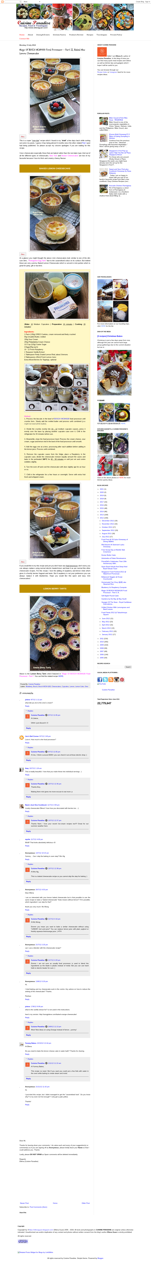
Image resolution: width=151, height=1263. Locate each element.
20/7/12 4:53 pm (42, 889)
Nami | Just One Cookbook (36, 805)
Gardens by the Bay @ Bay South (114, 599)
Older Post (86, 1203)
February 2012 (107, 631)
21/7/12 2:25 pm (42, 945)
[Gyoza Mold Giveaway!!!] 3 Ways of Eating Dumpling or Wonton (119, 136)
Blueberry (29, 686)
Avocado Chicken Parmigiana (120, 186)
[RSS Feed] (110, 681)
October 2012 (107, 527)
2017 (102, 502)
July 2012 (106, 537)
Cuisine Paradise (38, 715)
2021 (102, 489)
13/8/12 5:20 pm (42, 981)
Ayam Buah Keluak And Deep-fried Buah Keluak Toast (114, 568)
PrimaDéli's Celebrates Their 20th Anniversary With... (114, 562)
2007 (102, 651)
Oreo (86, 686)
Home (55, 1203)
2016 (102, 505)
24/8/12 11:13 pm (54, 1026)
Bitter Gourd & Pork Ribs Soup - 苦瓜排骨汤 (118, 119)
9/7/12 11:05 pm (54, 715)
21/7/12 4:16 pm (54, 919)
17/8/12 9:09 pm (37, 1006)
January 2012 (107, 634)
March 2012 (106, 628)
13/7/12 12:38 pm (54, 868)
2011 (102, 638)
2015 (102, 508)
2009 (102, 645)
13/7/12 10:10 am (42, 853)
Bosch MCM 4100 (44, 686)
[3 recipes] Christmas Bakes (109, 336)
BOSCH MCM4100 (61, 419)
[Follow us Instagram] (116, 681)
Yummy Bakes (30, 1043)
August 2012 (107, 533)
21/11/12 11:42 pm (43, 1087)
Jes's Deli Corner (32, 736)
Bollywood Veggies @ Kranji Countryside (111, 578)
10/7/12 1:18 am (35, 768)
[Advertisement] (54, 1182)
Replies (30, 711)
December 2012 (108, 521)
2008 (102, 648)
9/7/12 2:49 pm (45, 736)
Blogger (100, 1258)
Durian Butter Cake (108, 555)
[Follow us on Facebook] (99, 681)
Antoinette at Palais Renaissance (113, 558)
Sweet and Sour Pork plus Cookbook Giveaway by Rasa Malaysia (120, 171)
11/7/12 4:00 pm (37, 839)
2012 (102, 518)
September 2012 (108, 530)
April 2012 (106, 625)
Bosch (35, 686)
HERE (60, 676)
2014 (102, 511)
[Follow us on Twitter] (105, 681)
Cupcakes (65, 686)
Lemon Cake (79, 686)
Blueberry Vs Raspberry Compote (114, 587)
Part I (84, 143)
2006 (102, 654)
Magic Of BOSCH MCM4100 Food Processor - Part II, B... (114, 591)
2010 (102, 642)
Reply (27, 706)
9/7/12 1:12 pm (36, 700)
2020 (102, 492)
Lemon (72, 686)
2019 (102, 495)
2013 (102, 515)
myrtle (27, 839)
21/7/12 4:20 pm (54, 960)
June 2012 (106, 618)
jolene (27, 700)
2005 (102, 658)
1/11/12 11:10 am (54, 1063)
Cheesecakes (56, 686)
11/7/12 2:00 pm (53, 805)
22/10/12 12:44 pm (44, 1043)
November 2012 (108, 524)
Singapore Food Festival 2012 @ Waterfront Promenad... (113, 573)
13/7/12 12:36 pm (54, 784)
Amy (27, 768)
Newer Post (24, 1203)
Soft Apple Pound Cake (110, 596)
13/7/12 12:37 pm (54, 820)
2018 (102, 499)
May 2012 (106, 622)
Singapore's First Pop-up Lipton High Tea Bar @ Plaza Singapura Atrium (120, 153)
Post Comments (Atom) (38, 1207)
